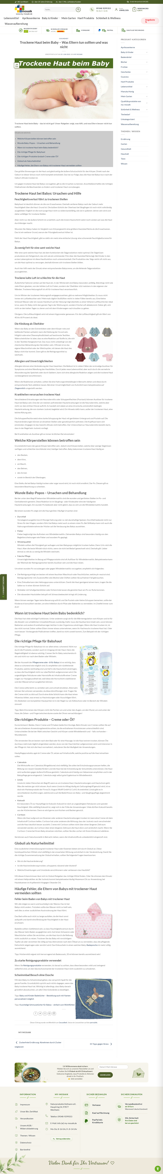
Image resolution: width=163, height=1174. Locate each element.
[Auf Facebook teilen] (35, 1013)
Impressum (25, 1104)
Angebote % (150, 20)
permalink (93, 1023)
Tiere (123, 158)
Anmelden (105, 1075)
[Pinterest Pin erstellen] (49, 1013)
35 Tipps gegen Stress (99, 1044)
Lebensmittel (11, 18)
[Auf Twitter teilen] (40, 1013)
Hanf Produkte (86, 18)
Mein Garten (69, 18)
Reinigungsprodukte (32, 965)
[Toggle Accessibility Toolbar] (157, 1168)
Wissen (124, 163)
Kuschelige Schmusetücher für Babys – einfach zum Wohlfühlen (47, 1004)
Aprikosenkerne (31, 18)
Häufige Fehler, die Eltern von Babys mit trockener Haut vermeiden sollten (49, 165)
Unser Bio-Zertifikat (29, 1111)
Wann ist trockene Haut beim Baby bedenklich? (37, 147)
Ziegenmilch (20, 388)
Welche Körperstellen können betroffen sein (36, 138)
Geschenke (126, 72)
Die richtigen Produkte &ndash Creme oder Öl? (37, 156)
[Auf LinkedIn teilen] (54, 1013)
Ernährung (125, 139)
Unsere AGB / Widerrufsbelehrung (29, 1127)
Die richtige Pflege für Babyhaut (31, 152)
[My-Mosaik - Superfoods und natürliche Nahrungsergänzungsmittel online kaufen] (27, 9)
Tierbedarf (125, 114)
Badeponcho (92, 945)
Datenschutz (25, 1142)
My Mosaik (78, 54)
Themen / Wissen (27, 1135)
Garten (124, 144)
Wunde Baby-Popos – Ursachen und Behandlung (38, 143)
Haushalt (125, 154)
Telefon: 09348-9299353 (61, 1116)
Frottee (124, 67)
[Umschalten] (146, 52)
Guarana (124, 76)
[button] (122, 9)
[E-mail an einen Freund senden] (45, 1013)
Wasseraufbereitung (16, 23)
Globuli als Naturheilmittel (29, 161)
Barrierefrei (25, 1149)
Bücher (124, 62)
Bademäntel (126, 57)
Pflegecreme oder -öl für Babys (45, 662)
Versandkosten (26, 1118)
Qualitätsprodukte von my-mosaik (131, 103)
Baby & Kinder (50, 18)
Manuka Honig (127, 91)
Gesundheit (64, 38)
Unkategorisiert (128, 119)
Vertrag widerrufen (63, 1139)
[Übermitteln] (78, 9)
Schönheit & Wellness (108, 18)
